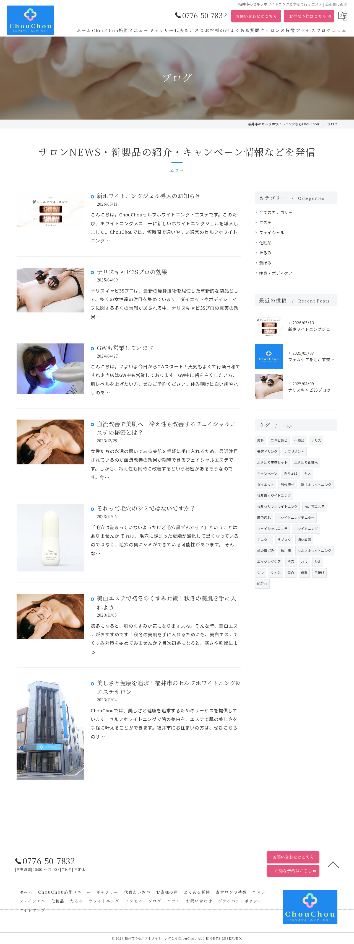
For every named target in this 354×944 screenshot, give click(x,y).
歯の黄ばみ (265, 550)
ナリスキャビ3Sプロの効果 (132, 272)
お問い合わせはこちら (256, 16)
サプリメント (294, 451)
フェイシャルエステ (272, 528)
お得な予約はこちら (307, 16)
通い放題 (304, 539)
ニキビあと (279, 440)
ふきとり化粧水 (306, 462)
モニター (264, 539)
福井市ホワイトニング (274, 495)
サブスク (284, 539)
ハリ (304, 561)
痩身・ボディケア (276, 273)
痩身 (260, 440)
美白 (290, 572)
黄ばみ (265, 263)
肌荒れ (262, 583)
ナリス (316, 440)
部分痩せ (287, 484)
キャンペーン (267, 473)
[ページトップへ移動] (333, 864)
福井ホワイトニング (316, 484)
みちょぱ (290, 473)
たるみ (265, 252)
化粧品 (265, 242)
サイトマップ (32, 910)
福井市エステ (314, 506)
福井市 (286, 550)
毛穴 (291, 561)
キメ (307, 473)
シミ (317, 561)
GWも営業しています (125, 347)
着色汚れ (264, 517)
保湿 (304, 572)
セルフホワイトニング (314, 550)
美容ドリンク (267, 451)
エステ (265, 222)
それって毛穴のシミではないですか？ (146, 508)
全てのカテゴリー (276, 212)
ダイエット (265, 484)
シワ (260, 572)
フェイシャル (271, 232)
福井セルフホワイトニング (277, 506)
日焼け (319, 572)
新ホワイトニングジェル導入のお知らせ (149, 196)
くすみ (276, 572)
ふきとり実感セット (272, 462)
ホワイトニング (306, 528)
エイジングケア (269, 561)
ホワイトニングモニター (295, 517)
